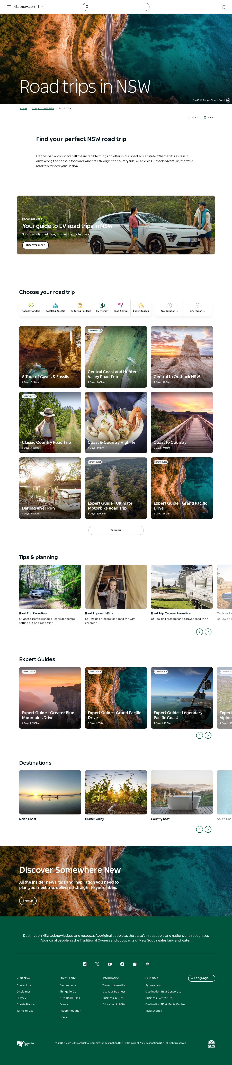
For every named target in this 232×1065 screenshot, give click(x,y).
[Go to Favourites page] (223, 6)
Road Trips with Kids (99, 613)
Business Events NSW (159, 998)
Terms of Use (25, 1010)
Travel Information (114, 985)
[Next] (208, 631)
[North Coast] (50, 792)
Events (64, 1004)
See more (116, 530)
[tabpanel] (116, 52)
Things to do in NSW (43, 108)
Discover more (35, 245)
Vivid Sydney (153, 1010)
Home (23, 108)
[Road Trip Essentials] (50, 587)
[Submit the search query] (87, 6)
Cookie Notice (25, 1004)
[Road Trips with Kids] (116, 587)
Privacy (21, 998)
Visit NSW (23, 978)
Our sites (151, 978)
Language (201, 978)
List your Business (114, 991)
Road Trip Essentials (33, 613)
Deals (63, 1017)
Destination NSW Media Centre (165, 1004)
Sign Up (28, 900)
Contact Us (24, 985)
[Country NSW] (182, 792)
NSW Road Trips (70, 998)
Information (111, 978)
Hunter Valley (94, 819)
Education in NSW (113, 1004)
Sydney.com (153, 985)
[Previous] (199, 631)
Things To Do (68, 991)
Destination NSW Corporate (163, 991)
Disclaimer (23, 991)
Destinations (68, 985)
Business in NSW (112, 998)
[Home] (25, 6)
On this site (68, 978)
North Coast (27, 819)
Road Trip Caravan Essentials (171, 613)
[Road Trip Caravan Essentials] (182, 587)
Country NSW (160, 819)
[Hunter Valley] (116, 792)
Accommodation (70, 1010)
